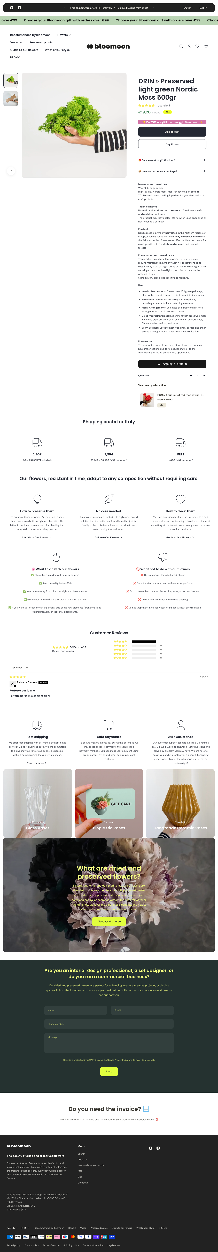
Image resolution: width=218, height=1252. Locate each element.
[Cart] (206, 46)
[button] (146, 105)
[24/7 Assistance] (181, 742)
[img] (18, 677)
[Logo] (109, 46)
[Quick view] (179, 405)
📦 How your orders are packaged (157, 171)
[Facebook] (19, 8)
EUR (201, 7)
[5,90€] (37, 449)
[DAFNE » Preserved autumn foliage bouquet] (165, 400)
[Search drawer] (181, 46)
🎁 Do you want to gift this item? (157, 160)
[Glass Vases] (37, 803)
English (187, 7)
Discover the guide (109, 921)
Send (109, 1071)
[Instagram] (11, 8)
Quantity (143, 375)
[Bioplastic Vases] (109, 803)
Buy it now (172, 144)
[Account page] (189, 46)
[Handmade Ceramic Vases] (180, 803)
